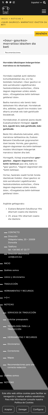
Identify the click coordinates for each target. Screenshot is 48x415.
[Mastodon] (10, 2)
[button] (36, 3)
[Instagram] (14, 2)
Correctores (13, 351)
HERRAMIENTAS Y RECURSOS (19, 290)
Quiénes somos (11, 270)
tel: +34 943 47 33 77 (18, 249)
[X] (3, 2)
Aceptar (8, 409)
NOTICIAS (16, 19)
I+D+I (6, 297)
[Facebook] (7, 2)
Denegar (23, 409)
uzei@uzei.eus (15, 256)
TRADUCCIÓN (11, 284)
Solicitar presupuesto (18, 319)
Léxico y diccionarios (14, 277)
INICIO (4, 19)
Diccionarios (14, 344)
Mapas (11, 357)
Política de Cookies (24, 402)
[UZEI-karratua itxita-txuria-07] (6, 10)
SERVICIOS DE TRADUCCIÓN (22, 312)
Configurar (38, 409)
